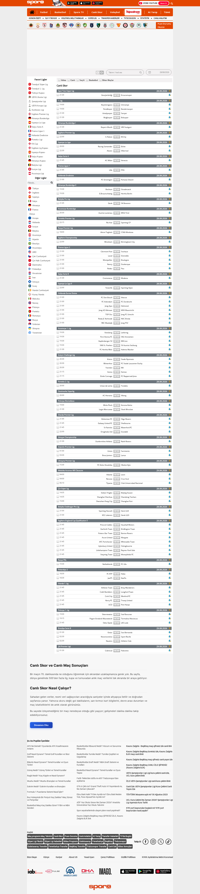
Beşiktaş (109, 841)
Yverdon (109, 367)
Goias (110, 632)
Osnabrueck (126, 189)
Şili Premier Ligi (64, 646)
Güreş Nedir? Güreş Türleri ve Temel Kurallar (46, 770)
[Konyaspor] (138, 25)
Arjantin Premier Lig (66, 447)
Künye (46, 857)
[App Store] (128, 873)
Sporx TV (79, 12)
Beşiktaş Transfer (77, 846)
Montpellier (107, 260)
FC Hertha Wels (106, 349)
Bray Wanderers (127, 587)
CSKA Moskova (127, 232)
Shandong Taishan (128, 497)
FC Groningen (106, 179)
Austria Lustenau (105, 213)
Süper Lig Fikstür (35, 841)
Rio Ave (109, 222)
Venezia (124, 160)
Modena (124, 278)
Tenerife (108, 288)
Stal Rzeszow (126, 614)
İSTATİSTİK (144, 18)
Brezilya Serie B (64, 628)
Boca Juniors (107, 455)
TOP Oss (108, 314)
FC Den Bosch (106, 297)
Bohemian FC (106, 419)
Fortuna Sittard (127, 179)
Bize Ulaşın (32, 857)
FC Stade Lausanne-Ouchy (131, 363)
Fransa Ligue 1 (64, 166)
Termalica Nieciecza (129, 618)
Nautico (109, 641)
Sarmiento (125, 451)
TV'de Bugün (125, 836)
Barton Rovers (127, 533)
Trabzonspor (120, 841)
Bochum (109, 189)
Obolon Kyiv (126, 465)
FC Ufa (124, 564)
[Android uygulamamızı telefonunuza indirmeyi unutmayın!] (72, 4)
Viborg (123, 395)
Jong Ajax (108, 306)
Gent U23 (125, 511)
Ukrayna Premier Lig (66, 461)
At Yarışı (152, 12)
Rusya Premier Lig (65, 228)
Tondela (124, 386)
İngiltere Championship (67, 237)
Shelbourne (125, 423)
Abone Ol (163, 3)
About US (73, 857)
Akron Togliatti (106, 232)
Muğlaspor (108, 117)
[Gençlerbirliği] (31, 25)
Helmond (125, 306)
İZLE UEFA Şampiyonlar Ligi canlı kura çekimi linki (148, 781)
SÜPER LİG (92, 18)
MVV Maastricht (127, 310)
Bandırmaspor (127, 109)
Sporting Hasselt (105, 511)
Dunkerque (125, 264)
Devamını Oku (41, 725)
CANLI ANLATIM (160, 18)
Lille (110, 170)
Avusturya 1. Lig (64, 328)
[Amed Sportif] (84, 25)
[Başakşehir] (91, 25)
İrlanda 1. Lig (63, 583)
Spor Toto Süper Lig (66, 91)
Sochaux (124, 251)
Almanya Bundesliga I (67, 123)
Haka (123, 574)
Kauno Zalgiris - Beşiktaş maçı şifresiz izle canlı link (149, 746)
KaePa (123, 578)
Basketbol (60, 12)
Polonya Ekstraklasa (66, 401)
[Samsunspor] (44, 25)
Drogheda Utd (106, 432)
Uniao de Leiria (106, 386)
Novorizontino (106, 636)
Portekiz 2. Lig (63, 381)
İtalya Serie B (63, 274)
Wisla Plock (107, 405)
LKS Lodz (124, 623)
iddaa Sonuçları (125, 846)
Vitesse (124, 297)
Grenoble (125, 256)
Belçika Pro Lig (64, 199)
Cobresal (108, 650)
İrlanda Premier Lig (66, 415)
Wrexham (108, 242)
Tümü (167, 12)
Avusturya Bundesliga (67, 208)
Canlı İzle (112, 846)
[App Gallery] (163, 873)
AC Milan (108, 160)
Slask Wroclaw (127, 409)
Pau (122, 268)
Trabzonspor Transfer (96, 846)
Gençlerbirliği (106, 95)
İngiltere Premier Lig (66, 132)
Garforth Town (106, 529)
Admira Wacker (127, 349)
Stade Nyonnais (127, 359)
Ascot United (107, 537)
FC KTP (109, 574)
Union (109, 451)
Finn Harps (125, 604)
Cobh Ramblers (106, 592)
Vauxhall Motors (127, 525)
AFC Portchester (105, 542)
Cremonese (107, 278)
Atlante (109, 474)
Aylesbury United (105, 546)
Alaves (109, 151)
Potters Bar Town (105, 533)
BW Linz (124, 341)
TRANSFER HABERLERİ (110, 18)
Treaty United (126, 600)
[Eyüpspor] (132, 25)
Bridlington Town (128, 529)
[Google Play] (146, 873)
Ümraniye (125, 105)
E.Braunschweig (105, 193)
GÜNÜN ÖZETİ (35, 18)
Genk (110, 203)
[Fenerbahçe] (78, 25)
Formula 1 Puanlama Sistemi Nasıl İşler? (45, 792)
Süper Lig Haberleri (53, 841)
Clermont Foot (106, 251)
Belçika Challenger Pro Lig (68, 506)
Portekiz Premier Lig (66, 218)
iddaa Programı (71, 841)
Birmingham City (128, 242)
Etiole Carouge (106, 376)
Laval (110, 256)
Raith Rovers (126, 441)
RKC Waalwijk (106, 323)
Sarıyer (124, 113)
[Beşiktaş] (105, 25)
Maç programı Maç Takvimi (40, 836)
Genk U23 (125, 515)
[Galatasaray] (37, 25)
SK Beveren (125, 203)
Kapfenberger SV (105, 341)
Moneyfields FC (127, 554)
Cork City (108, 596)
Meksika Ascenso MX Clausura (70, 470)
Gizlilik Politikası (128, 857)
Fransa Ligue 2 (64, 247)
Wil (122, 367)
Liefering (124, 332)
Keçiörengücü (106, 105)
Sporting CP (126, 222)
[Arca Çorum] (125, 25)
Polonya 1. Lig (63, 610)
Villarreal (124, 151)
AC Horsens (107, 395)
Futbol (43, 12)
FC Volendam (107, 301)
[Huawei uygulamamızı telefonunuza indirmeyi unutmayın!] (96, 4)
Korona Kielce (126, 405)
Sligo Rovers (126, 419)
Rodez (109, 268)
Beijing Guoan (127, 493)
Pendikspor (107, 109)
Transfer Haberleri (110, 836)
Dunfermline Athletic (103, 441)
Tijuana (109, 483)
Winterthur (108, 363)
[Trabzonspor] (51, 25)
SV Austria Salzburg (129, 345)
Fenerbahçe (97, 841)
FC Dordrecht (126, 301)
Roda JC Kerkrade (105, 318)
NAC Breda (125, 318)
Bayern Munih (106, 127)
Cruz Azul (125, 479)
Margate (124, 537)
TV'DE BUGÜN (130, 18)
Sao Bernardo (126, 632)
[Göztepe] (118, 25)
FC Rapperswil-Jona (129, 376)
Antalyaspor (107, 113)
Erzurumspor (126, 95)
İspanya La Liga (64, 142)
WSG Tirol (125, 213)
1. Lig (60, 100)
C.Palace (108, 137)
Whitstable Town (128, 542)
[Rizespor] (111, 25)
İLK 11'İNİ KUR (51, 18)
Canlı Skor (97, 12)
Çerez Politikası (107, 857)
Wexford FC (125, 596)
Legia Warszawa (105, 409)
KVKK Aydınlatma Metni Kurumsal (157, 857)
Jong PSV (124, 323)
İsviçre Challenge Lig (66, 355)
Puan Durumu (164, 23)
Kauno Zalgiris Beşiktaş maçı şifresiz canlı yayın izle (149, 759)
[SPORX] (100, 887)
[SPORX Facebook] (145, 841)
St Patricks (108, 427)
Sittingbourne (126, 546)
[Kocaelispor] (98, 25)
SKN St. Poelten (106, 345)
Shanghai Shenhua (104, 497)
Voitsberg (108, 332)
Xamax (124, 372)
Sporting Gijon (127, 288)
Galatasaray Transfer (37, 846)
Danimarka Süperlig (66, 391)
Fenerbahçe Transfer (58, 846)
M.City (123, 137)
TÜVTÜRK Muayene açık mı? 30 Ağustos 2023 (147, 794)
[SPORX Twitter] (161, 841)
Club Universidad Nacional (132, 483)
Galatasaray (85, 841)
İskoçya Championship (67, 437)
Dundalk (124, 432)
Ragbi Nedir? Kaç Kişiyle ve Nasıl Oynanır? (46, 775)
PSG (122, 170)
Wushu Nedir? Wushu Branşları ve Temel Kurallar (49, 781)
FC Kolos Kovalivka (104, 465)
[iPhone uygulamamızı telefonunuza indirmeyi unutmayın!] (84, 4)
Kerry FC (108, 600)
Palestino (125, 650)
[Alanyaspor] (57, 25)
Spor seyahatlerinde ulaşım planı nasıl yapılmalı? (98, 810)
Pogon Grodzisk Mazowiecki (101, 618)
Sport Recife (126, 636)
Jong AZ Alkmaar (105, 310)
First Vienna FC (106, 337)
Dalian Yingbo (106, 493)
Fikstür (161, 27)
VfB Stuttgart (126, 127)
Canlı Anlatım (85, 836)
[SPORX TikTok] (168, 841)
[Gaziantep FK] (64, 25)
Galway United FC (105, 423)
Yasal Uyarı (89, 857)
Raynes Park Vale (128, 550)
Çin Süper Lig (63, 488)
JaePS (110, 578)
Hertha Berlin (126, 193)
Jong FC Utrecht (127, 314)
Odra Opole (107, 623)
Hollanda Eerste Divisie (67, 293)
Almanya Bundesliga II (67, 185)
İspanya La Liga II (65, 283)
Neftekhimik (107, 564)
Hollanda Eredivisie (66, 175)
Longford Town (127, 592)
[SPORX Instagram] (153, 841)
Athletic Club (126, 641)
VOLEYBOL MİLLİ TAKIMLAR (72, 18)
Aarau (109, 372)
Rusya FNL (62, 560)
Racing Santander (105, 146)
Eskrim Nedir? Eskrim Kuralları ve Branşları (46, 786)
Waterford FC (126, 427)
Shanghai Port (127, 501)
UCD (110, 604)
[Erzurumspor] (145, 25)
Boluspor (124, 117)
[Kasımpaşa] (71, 25)
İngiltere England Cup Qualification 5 (73, 520)
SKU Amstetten (127, 337)
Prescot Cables (106, 525)
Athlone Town (106, 587)
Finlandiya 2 (63, 569)
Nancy (109, 264)
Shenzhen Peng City (104, 501)
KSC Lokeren (107, 515)
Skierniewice (107, 614)
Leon (123, 474)
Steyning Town (106, 554)
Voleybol (115, 12)
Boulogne (125, 260)
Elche (123, 146)
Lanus (123, 455)
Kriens (109, 359)
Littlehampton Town (104, 550)
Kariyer (59, 857)
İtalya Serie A (63, 156)
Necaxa (109, 479)
